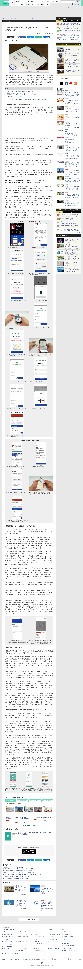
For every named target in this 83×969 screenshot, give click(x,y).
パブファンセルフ (68, 941)
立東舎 (36, 939)
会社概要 (55, 959)
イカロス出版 (51, 929)
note (39, 37)
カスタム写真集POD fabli (70, 948)
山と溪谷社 (36, 941)
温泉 (37, 7)
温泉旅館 (10, 800)
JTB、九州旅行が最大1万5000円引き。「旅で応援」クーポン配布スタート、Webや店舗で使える (69, 28)
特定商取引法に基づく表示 (75, 959)
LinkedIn (47, 37)
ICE (63, 929)
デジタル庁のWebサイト (17, 661)
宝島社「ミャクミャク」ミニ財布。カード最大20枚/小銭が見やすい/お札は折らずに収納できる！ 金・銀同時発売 (69, 39)
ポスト (11, 37)
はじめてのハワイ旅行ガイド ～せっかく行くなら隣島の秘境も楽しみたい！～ (72, 269)
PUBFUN (64, 939)
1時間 (59, 20)
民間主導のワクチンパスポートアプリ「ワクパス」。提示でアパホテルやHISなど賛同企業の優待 (20, 889)
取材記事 (19, 7)
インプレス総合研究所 (9, 936)
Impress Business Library (23, 936)
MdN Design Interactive (55, 948)
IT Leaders (6, 939)
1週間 (71, 20)
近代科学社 (36, 948)
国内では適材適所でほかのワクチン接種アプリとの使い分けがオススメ (27, 99)
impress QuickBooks (68, 936)
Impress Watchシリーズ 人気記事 (69, 210)
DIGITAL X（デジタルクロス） (24, 941)
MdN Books (52, 946)
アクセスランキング (65, 18)
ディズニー (50, 7)
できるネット (7, 951)
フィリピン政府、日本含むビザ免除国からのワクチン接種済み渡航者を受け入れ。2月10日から (20, 903)
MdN (49, 944)
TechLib (51, 953)
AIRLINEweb (52, 931)
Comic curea (66, 934)
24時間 (65, 20)
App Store (37, 182)
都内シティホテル (35, 800)
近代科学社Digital (39, 950)
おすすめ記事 (63, 235)
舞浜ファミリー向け (47, 800)
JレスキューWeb (53, 939)
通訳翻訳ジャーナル (54, 936)
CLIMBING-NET (38, 946)
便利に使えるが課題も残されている (17, 96)
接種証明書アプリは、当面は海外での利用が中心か (22, 94)
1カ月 (78, 20)
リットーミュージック (40, 931)
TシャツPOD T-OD (39, 936)
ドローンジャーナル (8, 941)
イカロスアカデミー (54, 941)
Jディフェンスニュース (55, 934)
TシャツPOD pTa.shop (69, 945)
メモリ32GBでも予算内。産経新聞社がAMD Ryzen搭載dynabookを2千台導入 (72, 60)
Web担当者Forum (8, 934)
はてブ (31, 37)
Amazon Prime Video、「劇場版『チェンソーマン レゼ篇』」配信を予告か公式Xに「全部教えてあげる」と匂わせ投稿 (69, 220)
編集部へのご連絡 (36, 959)
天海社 (65, 931)
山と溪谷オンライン (39, 943)
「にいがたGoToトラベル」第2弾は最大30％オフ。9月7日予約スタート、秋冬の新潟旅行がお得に (69, 36)
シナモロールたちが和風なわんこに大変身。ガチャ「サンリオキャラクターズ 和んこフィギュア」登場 (69, 227)
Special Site (63, 44)
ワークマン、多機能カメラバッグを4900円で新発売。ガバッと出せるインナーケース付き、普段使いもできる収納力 (69, 32)
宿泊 (67, 7)
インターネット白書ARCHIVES (11, 953)
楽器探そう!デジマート (40, 934)
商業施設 (61, 7)
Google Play (40, 180)
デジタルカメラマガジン (9, 948)
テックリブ (50, 951)
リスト (16, 37)
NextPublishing (21, 950)
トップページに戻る (29, 919)
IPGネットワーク (66, 943)
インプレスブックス (22, 948)
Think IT (5, 931)
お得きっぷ (31, 7)
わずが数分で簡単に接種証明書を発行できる (20, 91)
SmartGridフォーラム (22, 931)
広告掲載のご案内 (27, 959)
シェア (23, 37)
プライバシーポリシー (47, 959)
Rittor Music (36, 929)
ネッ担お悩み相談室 (8, 944)
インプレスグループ (63, 959)
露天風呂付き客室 (22, 800)
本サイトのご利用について (8, 959)
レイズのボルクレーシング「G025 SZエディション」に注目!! (72, 49)
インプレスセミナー (22, 939)
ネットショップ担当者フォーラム (25, 934)
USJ (56, 7)
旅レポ (24, 7)
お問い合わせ (18, 959)
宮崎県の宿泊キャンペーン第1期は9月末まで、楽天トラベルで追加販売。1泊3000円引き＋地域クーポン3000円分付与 (72, 182)
